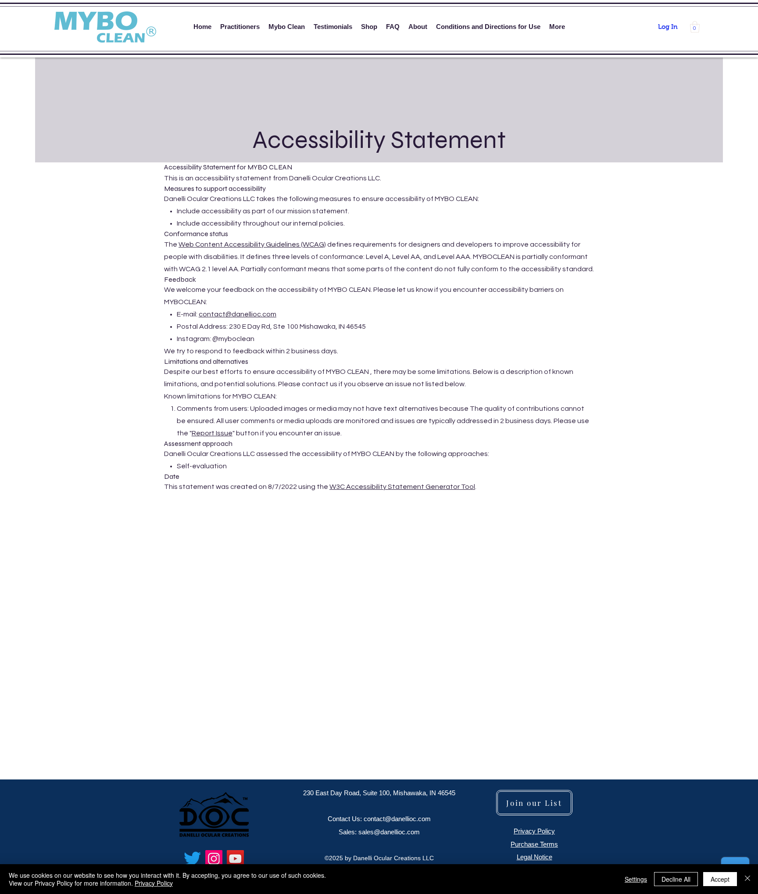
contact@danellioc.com (237, 314)
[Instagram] (213, 858)
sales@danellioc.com (389, 832)
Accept (720, 879)
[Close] (747, 879)
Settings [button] (636, 879)
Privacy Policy (154, 883)
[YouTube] (235, 858)
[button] (695, 26)
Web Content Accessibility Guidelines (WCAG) (252, 244)
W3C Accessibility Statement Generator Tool (402, 486)
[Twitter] (192, 858)
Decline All (675, 879)
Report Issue (212, 433)
